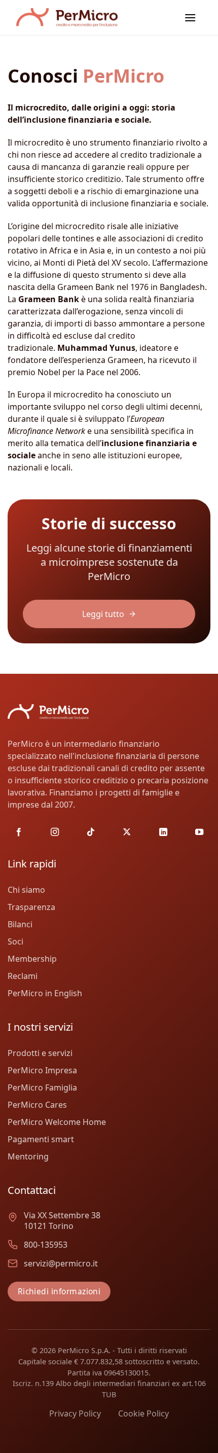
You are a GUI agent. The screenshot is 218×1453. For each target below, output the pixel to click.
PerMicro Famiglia (42, 1087)
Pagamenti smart (41, 1139)
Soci (15, 941)
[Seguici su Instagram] (55, 832)
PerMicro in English (45, 993)
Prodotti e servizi (40, 1053)
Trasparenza (31, 907)
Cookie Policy (143, 1413)
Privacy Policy (75, 1413)
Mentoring (28, 1156)
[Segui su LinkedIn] (163, 832)
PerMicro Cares (37, 1104)
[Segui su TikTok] (91, 832)
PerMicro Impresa (42, 1070)
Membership (32, 958)
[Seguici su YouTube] (199, 832)
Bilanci (20, 924)
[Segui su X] (127, 832)
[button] (190, 17)
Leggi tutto (103, 614)
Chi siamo (26, 889)
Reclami (23, 976)
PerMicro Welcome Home (57, 1122)
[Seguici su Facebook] (19, 832)
